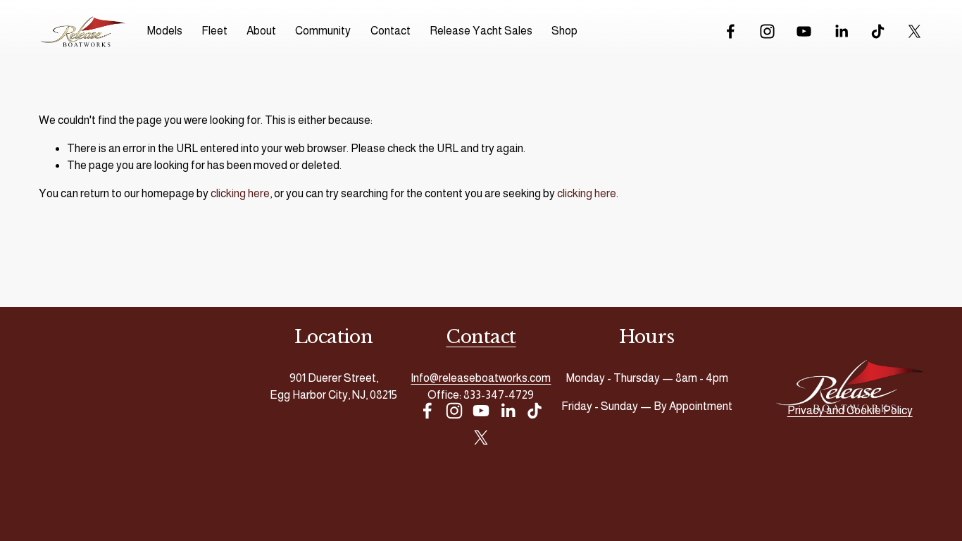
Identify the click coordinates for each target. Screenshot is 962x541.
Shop (564, 31)
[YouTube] (804, 31)
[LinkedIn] (841, 31)
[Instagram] (767, 31)
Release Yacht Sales (481, 31)
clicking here (240, 193)
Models (164, 31)
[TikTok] (878, 31)
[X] (914, 31)
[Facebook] (730, 31)
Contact (390, 31)
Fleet (214, 31)
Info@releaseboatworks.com (481, 378)
